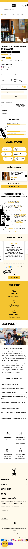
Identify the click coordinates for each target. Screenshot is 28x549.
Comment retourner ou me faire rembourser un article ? (13, 397)
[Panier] (26, 6)
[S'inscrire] (25, 510)
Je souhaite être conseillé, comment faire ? (12, 424)
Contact (4, 494)
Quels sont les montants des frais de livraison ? (13, 388)
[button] (6, 263)
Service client (6, 489)
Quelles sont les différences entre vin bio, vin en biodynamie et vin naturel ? (13, 403)
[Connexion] (23, 6)
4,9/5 (10, 54)
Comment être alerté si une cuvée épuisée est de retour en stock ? (13, 419)
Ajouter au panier (14, 186)
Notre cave (5, 479)
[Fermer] (25, 9)
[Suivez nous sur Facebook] (12, 523)
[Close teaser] (8, 540)
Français (4, 518)
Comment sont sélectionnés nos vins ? (10, 408)
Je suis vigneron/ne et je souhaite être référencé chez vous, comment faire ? (13, 413)
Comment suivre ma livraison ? (8, 392)
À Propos (4, 484)
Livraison (4, 113)
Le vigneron (5, 110)
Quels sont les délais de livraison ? (10, 384)
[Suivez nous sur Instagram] (15, 523)
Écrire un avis (14, 277)
